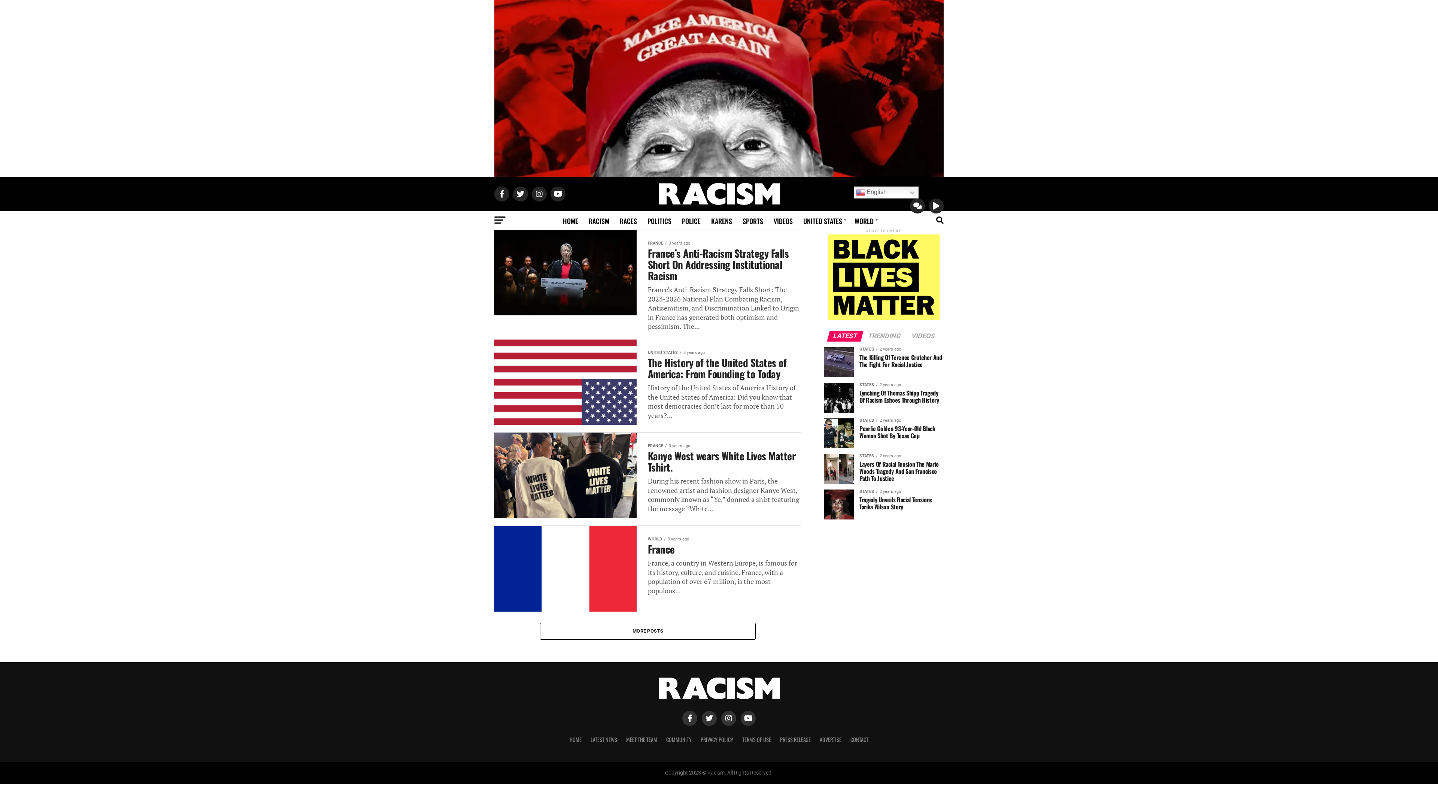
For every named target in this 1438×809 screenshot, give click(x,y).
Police (691, 221)
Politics (659, 221)
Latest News (604, 739)
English (876, 192)
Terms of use (756, 739)
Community (679, 739)
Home (570, 221)
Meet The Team (641, 739)
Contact (859, 739)
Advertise (830, 739)
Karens (721, 221)
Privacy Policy (717, 739)
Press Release (795, 739)
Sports (753, 221)
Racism (599, 221)
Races (628, 221)
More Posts (647, 631)
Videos (783, 221)
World (864, 221)
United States (822, 221)
